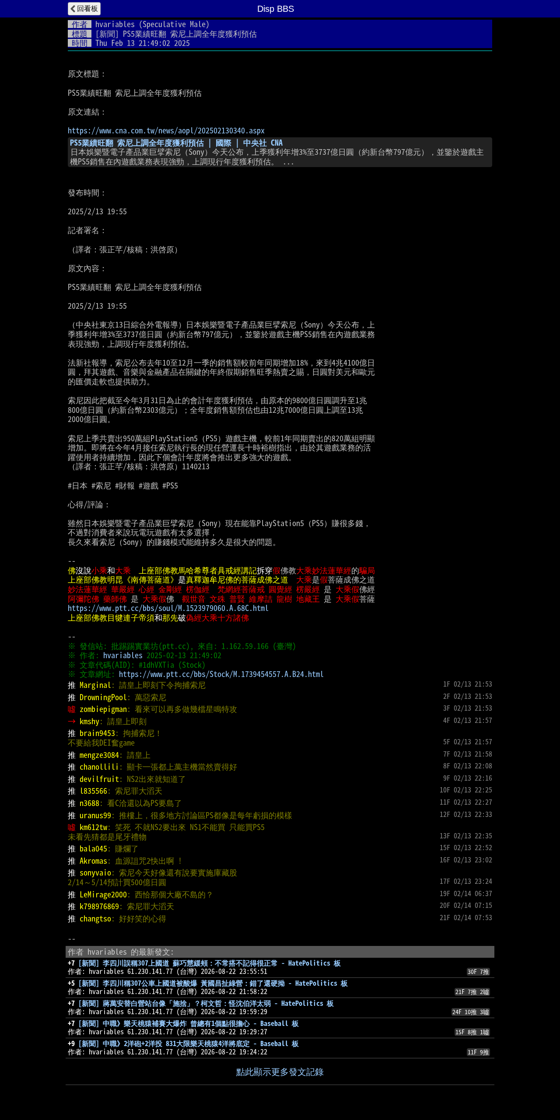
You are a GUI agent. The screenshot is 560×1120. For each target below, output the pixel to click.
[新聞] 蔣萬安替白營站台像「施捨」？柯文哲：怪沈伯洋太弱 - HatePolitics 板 (206, 1003)
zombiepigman (103, 709)
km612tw (93, 827)
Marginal (95, 685)
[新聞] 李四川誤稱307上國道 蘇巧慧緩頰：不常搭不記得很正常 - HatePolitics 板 (209, 963)
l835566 (93, 791)
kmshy (89, 721)
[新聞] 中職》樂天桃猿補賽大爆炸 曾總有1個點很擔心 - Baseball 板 (188, 1023)
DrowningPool (103, 697)
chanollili (99, 767)
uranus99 (95, 815)
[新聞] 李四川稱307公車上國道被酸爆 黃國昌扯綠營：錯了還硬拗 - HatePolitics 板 (213, 983)
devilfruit (99, 779)
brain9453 (97, 733)
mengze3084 (99, 755)
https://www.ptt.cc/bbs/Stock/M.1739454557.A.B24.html (221, 674)
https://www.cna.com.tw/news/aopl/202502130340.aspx (166, 130)
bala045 (93, 848)
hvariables (115, 24)
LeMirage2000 (103, 894)
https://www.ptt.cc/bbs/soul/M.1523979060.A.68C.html (168, 608)
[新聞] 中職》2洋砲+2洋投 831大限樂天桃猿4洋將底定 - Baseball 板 (188, 1043)
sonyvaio (95, 872)
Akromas (93, 861)
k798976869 (99, 906)
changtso (95, 918)
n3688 (89, 803)
